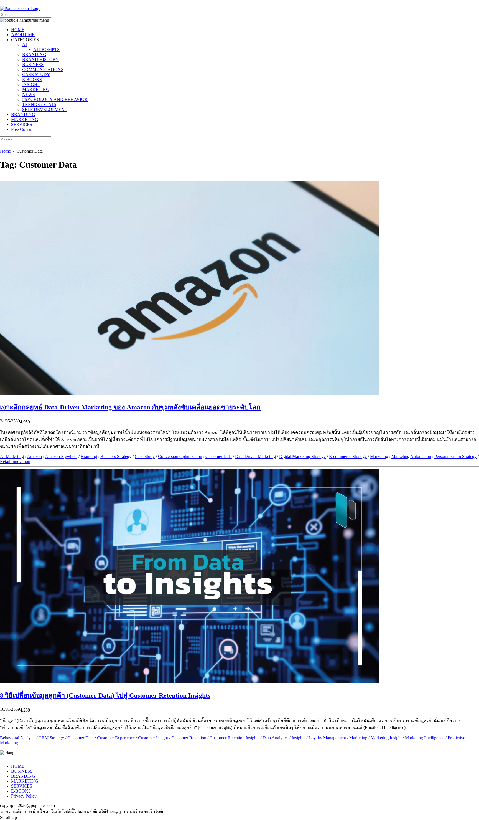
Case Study (145, 456)
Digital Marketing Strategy (302, 456)
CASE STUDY (36, 74)
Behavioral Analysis (17, 737)
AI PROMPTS (46, 49)
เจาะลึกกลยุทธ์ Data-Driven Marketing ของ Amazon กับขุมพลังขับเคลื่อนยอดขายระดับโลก (130, 407)
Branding (89, 456)
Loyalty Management (327, 737)
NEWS (28, 94)
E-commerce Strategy (348, 456)
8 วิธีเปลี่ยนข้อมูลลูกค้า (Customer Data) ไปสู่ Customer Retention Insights (105, 695)
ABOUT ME (23, 34)
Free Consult (22, 129)
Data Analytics (275, 737)
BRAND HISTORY (40, 59)
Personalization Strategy (455, 456)
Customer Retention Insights (234, 737)
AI (24, 44)
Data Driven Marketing (255, 456)
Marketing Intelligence (424, 737)
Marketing (379, 456)
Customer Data (218, 456)
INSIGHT (31, 84)
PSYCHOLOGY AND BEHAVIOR (55, 99)
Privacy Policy (24, 796)
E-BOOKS (32, 79)
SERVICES (21, 124)
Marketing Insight (386, 737)
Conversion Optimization (180, 456)
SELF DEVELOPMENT (44, 109)
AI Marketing (12, 456)
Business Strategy (115, 456)
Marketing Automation (411, 456)
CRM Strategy (51, 737)
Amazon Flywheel (61, 456)
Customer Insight (153, 737)
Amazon (34, 456)
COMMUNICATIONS (42, 69)
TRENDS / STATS (39, 104)
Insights (298, 737)
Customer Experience (116, 737)
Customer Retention (188, 737)
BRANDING (34, 54)
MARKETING (35, 89)
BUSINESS (33, 64)
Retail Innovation (15, 461)
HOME (17, 29)
